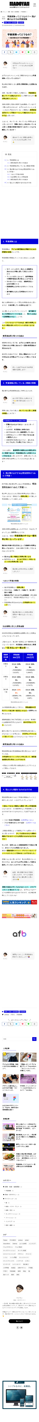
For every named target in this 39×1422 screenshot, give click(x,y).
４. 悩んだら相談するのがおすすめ (19, 183)
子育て (13, 1014)
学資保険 (21, 22)
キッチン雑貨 (22, 1250)
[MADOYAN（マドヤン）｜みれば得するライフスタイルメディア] (19, 5)
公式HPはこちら (27, 820)
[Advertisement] (19, 212)
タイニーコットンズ (9, 1254)
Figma (5, 1240)
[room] (17, 1327)
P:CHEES (13, 1240)
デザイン (20, 1254)
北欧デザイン (22, 1268)
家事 (19, 1271)
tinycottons (6, 1243)
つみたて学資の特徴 (17, 174)
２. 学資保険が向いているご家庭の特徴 (20, 166)
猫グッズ (6, 1274)
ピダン (27, 1261)
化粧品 (13, 1268)
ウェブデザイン (8, 1247)
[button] (4, 52)
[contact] (21, 1327)
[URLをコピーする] (34, 52)
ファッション (11, 1217)
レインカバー (17, 1264)
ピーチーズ (6, 1264)
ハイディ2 (20, 1261)
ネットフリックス (8, 1261)
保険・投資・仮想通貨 (10, 22)
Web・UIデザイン (12, 1194)
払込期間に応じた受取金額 (19, 177)
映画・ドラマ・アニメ (14, 1206)
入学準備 (6, 1268)
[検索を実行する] (34, 1039)
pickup (7, 1014)
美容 (18, 1274)
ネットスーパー (24, 1257)
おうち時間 (23, 1243)
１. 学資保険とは (13, 160)
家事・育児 (10, 1210)
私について (19, 1321)
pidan (27, 1240)
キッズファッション (13, 1214)
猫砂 (12, 1274)
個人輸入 (26, 1264)
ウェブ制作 (18, 1247)
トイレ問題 (13, 1257)
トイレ (5, 1257)
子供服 (30, 1268)
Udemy (15, 1243)
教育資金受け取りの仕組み (19, 163)
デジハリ (28, 1254)
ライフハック (11, 1199)
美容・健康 (10, 1225)
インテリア (10, 1221)
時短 (24, 1271)
